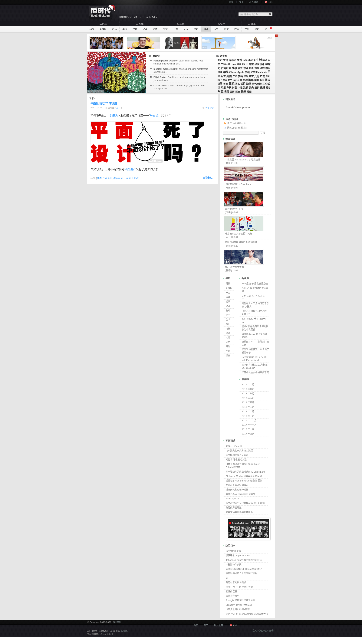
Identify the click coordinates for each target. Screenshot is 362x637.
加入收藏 (253, 2)
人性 (240, 87)
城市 (251, 76)
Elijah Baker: (179, 79)
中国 (220, 72)
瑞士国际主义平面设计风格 (238, 233)
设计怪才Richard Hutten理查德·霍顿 (244, 480)
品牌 (253, 72)
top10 (236, 80)
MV (230, 80)
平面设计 (259, 64)
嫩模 (262, 87)
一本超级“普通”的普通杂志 (255, 283)
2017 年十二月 (249, 420)
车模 (229, 87)
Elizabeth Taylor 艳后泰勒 (239, 605)
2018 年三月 (248, 407)
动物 (262, 68)
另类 (251, 87)
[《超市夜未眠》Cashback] (243, 180)
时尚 (236, 29)
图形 (232, 91)
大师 (216, 29)
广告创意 (226, 68)
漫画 (249, 91)
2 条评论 (210, 108)
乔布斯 (232, 60)
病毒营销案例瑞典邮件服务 (239, 512)
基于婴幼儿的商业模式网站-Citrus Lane (245, 472)
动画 (248, 83)
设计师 (124, 178)
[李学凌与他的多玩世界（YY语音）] (144, 42)
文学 (165, 29)
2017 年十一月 (249, 425)
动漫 (145, 29)
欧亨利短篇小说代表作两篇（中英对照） (246, 503)
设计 (206, 29)
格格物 (123, 631)
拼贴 (237, 84)
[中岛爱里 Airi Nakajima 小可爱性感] (243, 156)
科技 (92, 29)
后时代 (117, 622)
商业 (262, 80)
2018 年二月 (248, 411)
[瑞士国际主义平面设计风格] (243, 230)
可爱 (223, 87)
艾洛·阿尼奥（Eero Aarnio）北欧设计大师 (247, 614)
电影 (196, 29)
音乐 (185, 29)
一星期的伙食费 (234, 564)
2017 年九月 (248, 434)
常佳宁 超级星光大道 (236, 459)
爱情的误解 (231, 591)
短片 (243, 83)
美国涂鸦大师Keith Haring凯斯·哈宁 (244, 569)
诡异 (246, 76)
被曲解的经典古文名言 (237, 455)
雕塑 (251, 64)
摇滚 (239, 64)
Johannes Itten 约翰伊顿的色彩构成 (244, 560)
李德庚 (113, 115)
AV (243, 64)
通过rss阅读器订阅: (237, 123)
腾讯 (264, 60)
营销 (225, 60)
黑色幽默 (257, 84)
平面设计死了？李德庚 (103, 103)
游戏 (155, 29)
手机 (247, 72)
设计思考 (133, 178)
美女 (225, 83)
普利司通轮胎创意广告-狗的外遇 (241, 242)
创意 (226, 29)
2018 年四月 (248, 402)
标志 (223, 76)
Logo (233, 64)
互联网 (103, 29)
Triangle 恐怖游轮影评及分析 (240, 600)
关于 (241, 2)
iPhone (233, 72)
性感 (247, 29)
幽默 (256, 80)
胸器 (251, 79)
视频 (135, 29)
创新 (268, 76)
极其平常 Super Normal (238, 555)
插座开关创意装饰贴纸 (237, 489)
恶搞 (267, 79)
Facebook (261, 72)
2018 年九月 (248, 389)
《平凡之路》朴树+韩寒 (238, 609)
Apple (240, 72)
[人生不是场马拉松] (106, 42)
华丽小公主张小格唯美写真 (255, 372)
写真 (221, 91)
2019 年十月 (248, 384)
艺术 (175, 29)
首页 (231, 2)
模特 (240, 76)
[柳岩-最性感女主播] (243, 263)
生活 (259, 59)
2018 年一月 (248, 416)
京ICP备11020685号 (263, 630)
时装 (234, 87)
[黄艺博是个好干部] (243, 205)
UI (247, 64)
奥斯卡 (252, 60)
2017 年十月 (248, 429)
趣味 (124, 29)
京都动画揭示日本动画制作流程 (241, 573)
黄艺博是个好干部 (234, 209)
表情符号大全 (232, 596)
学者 (99, 178)
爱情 (239, 60)
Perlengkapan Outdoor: (178, 62)
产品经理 (225, 64)
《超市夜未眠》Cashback (238, 184)
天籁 (245, 60)
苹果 (226, 72)
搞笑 (220, 83)
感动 (245, 80)
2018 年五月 (248, 398)
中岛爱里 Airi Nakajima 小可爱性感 (242, 159)
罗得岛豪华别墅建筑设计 (238, 485)
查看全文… (208, 177)
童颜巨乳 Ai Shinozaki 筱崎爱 (240, 494)
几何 (256, 76)
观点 (245, 68)
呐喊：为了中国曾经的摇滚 (239, 587)
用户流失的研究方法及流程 (239, 450)
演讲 (257, 87)
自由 (251, 68)
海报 (256, 68)
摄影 (257, 29)
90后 (220, 60)
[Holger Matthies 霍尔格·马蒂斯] (181, 42)
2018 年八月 (248, 393)
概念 (237, 91)
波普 (240, 68)
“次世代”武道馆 (233, 551)
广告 (262, 76)
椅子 (220, 80)
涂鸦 (245, 87)
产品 (114, 29)
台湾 (225, 80)
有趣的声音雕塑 (234, 507)
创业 (267, 68)
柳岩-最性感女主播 (234, 267)
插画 (243, 91)
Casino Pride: (179, 87)
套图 (226, 91)
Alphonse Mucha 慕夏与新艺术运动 (244, 476)
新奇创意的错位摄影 (236, 582)
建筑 (232, 83)
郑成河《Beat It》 (234, 446)
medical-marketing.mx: (180, 70)
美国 (229, 76)
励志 (268, 87)
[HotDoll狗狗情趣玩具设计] (256, 42)
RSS (270, 2)
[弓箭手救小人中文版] (218, 42)
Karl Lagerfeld (233, 498)
